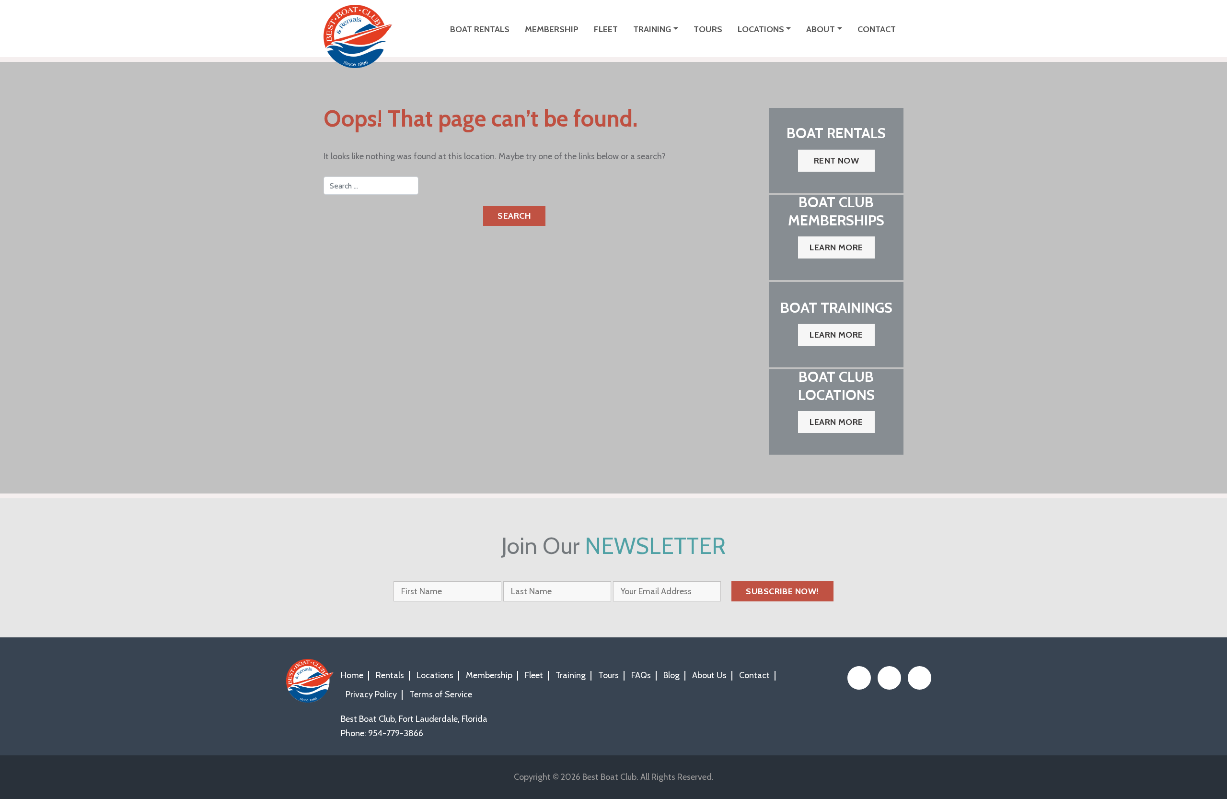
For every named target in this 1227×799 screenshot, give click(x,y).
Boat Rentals (479, 29)
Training (652, 29)
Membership (552, 29)
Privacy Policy (371, 694)
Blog (671, 675)
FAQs (641, 675)
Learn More (836, 247)
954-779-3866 (395, 733)
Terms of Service (440, 694)
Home (352, 675)
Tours (708, 29)
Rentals (390, 675)
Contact (876, 29)
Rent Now (836, 160)
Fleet (606, 29)
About (820, 29)
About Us (709, 675)
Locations (761, 29)
